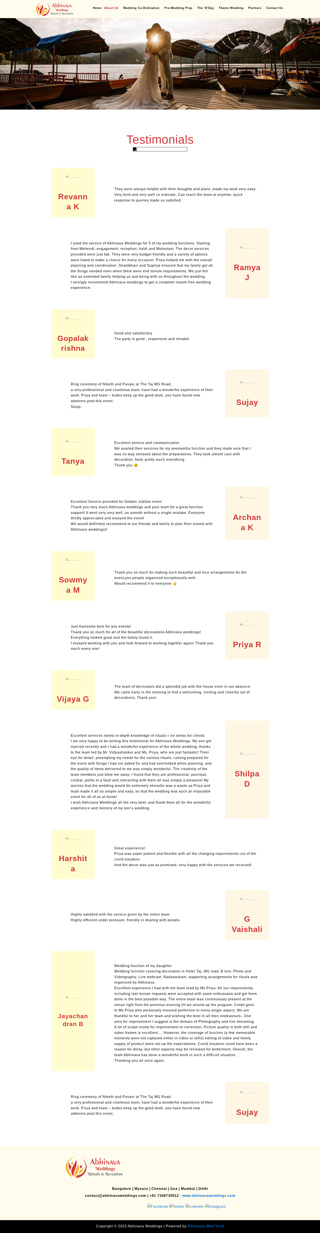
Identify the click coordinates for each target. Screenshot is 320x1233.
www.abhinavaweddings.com (208, 1195)
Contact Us (274, 8)
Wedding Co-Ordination (141, 8)
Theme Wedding (231, 8)
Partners (254, 8)
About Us (111, 8)
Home (97, 8)
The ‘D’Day (205, 8)
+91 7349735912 (164, 1195)
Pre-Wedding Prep (178, 8)
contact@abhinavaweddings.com (115, 1195)
